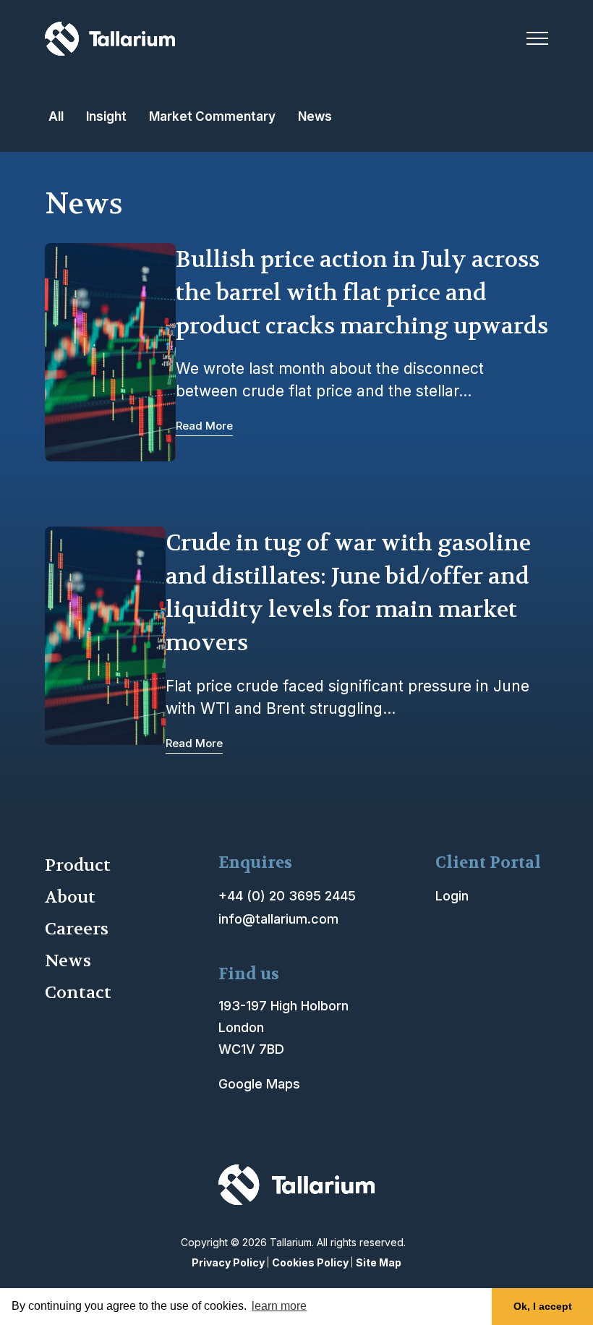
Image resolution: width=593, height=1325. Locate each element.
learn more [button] (279, 1306)
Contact (78, 992)
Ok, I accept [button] (542, 1306)
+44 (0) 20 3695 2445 (287, 895)
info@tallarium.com (278, 918)
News (315, 116)
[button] (537, 38)
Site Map (378, 1262)
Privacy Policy (228, 1262)
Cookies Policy (310, 1262)
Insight (106, 116)
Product (78, 865)
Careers (76, 929)
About (70, 897)
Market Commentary (212, 116)
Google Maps (259, 1083)
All (56, 116)
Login (452, 895)
